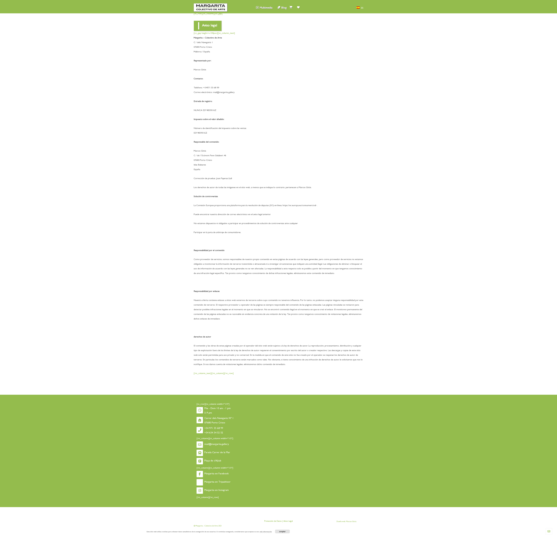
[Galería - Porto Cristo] (210, 7)
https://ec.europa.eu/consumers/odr (299, 205)
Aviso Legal (288, 521)
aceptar (282, 531)
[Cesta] (291, 7)
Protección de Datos (273, 521)
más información (266, 532)
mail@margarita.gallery (224, 92)
